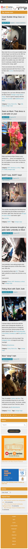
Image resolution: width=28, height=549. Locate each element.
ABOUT (14, 544)
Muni (19, 398)
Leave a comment (20, 22)
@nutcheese (10, 345)
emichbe (6, 218)
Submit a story (14, 431)
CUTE (14, 522)
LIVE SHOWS (14, 525)
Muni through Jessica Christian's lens (14, 507)
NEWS (14, 538)
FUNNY (14, 516)
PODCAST (14, 528)
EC (17, 271)
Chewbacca (12, 333)
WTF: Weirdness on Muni (14, 167)
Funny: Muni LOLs (12, 104)
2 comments (5, 361)
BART (9, 221)
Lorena (11, 70)
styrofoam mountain (7, 98)
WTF (14, 519)
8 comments (5, 235)
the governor (22, 333)
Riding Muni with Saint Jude (13, 289)
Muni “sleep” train (9, 356)
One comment (5, 180)
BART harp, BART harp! (12, 175)
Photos (9, 281)
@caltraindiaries (15, 407)
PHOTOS (14, 535)
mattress (13, 398)
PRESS (14, 541)
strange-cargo (9, 105)
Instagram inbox (6, 340)
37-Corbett (4, 169)
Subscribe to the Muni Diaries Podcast (12, 461)
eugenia (12, 22)
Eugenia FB (13, 117)
